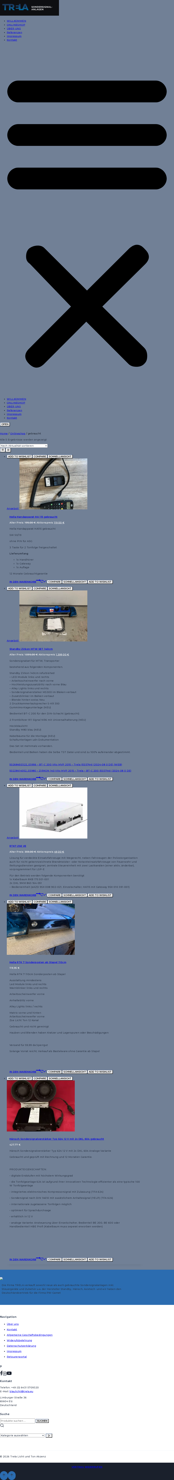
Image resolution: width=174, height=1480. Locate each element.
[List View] (8, 450)
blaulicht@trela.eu (21, 1391)
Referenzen (14, 32)
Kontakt (12, 39)
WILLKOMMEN (16, 20)
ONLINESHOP (16, 24)
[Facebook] (1, 1374)
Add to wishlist (19, 456)
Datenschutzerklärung (21, 1345)
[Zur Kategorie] (49, 1436)
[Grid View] (2, 450)
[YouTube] (9, 1374)
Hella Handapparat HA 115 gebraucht (34, 516)
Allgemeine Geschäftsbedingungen (30, 1335)
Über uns (13, 1324)
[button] (87, 219)
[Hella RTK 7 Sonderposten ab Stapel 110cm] (41, 953)
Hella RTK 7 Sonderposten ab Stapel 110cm (38, 962)
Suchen (42, 1420)
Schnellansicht (60, 456)
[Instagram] (5, 1374)
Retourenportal (17, 1356)
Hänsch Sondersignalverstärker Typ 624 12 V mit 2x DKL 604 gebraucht (57, 1138)
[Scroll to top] (4, 1475)
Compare (40, 456)
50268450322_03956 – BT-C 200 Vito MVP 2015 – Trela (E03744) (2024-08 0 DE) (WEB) (66, 764)
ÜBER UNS (14, 28)
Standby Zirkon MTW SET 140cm (31, 648)
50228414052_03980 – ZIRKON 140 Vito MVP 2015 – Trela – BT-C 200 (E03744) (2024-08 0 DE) (70, 770)
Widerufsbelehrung (19, 1340)
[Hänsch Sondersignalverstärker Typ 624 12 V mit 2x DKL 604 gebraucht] (41, 1130)
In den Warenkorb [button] (23, 581)
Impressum (14, 36)
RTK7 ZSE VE (18, 846)
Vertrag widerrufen (87, 1466)
